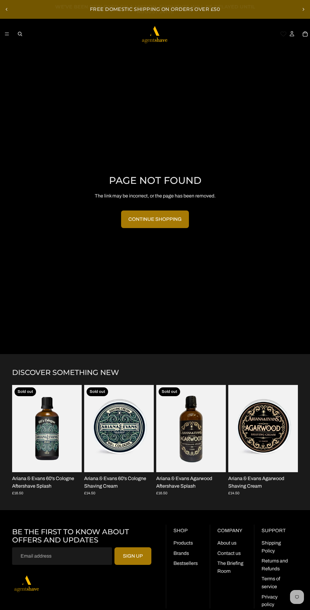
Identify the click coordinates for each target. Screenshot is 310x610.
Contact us (229, 553)
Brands (181, 553)
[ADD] (288, 462)
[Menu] (7, 34)
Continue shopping (155, 219)
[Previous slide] (6, 9)
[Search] (20, 34)
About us (226, 542)
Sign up (133, 556)
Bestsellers (185, 563)
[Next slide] (303, 9)
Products (183, 542)
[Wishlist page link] (283, 34)
